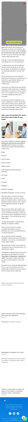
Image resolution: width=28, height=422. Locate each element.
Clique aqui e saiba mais (14, 42)
